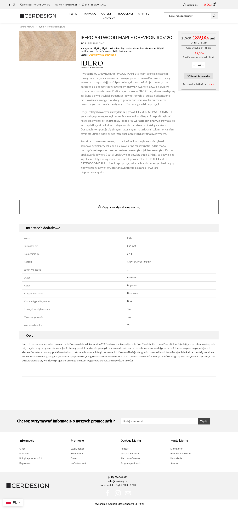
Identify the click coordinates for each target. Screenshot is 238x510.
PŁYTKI (73, 13)
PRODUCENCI (125, 13)
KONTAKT (109, 18)
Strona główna (27, 26)
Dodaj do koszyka (200, 76)
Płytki (41, 26)
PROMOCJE (89, 13)
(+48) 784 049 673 (117, 477)
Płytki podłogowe (56, 26)
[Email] (128, 493)
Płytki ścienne (102, 50)
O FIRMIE (143, 13)
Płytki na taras (148, 48)
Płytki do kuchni (110, 48)
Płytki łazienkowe (122, 50)
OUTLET (106, 13)
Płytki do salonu (130, 48)
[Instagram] (14, 5)
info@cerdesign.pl (117, 481)
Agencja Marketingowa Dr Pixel (126, 503)
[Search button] (214, 16)
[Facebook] (10, 5)
